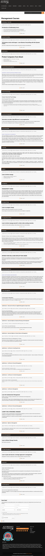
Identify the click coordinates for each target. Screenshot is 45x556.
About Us (31, 528)
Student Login (3, 8)
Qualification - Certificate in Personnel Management (12, 405)
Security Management (6, 434)
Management (4, 183)
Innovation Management (7, 114)
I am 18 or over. (4, 512)
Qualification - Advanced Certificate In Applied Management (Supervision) (16, 305)
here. (20, 514)
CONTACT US (22, 528)
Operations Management (7, 249)
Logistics (3, 169)
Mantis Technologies (29, 553)
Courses (31, 530)
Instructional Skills (5, 128)
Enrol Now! (23, 33)
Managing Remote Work (6, 217)
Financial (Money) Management (8, 66)
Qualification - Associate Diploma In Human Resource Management (15, 333)
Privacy (31, 529)
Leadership (4, 147)
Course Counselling (32, 531)
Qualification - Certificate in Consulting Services (11, 348)
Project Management (6, 290)
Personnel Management (6, 269)
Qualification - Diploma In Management (9, 422)
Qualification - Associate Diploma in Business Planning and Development (15, 320)
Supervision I (4, 462)
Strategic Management (6, 449)
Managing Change (5, 202)
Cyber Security (4, 51)
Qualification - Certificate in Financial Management (12, 363)
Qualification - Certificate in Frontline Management (12, 374)
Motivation (4, 230)
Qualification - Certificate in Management (10, 388)
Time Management (5, 484)
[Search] (42, 13)
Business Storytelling (6, 37)
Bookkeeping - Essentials (6, 22)
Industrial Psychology (6, 91)
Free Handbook (32, 532)
